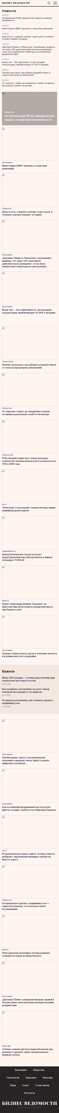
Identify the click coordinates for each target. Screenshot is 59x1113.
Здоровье (31, 1078)
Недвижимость (9, 551)
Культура (6, 1046)
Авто (4, 504)
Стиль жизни (42, 1085)
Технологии (7, 361)
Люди (13, 1085)
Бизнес (5, 950)
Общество (9, 112)
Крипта (5, 601)
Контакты (29, 1093)
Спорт (25, 1085)
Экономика (7, 162)
